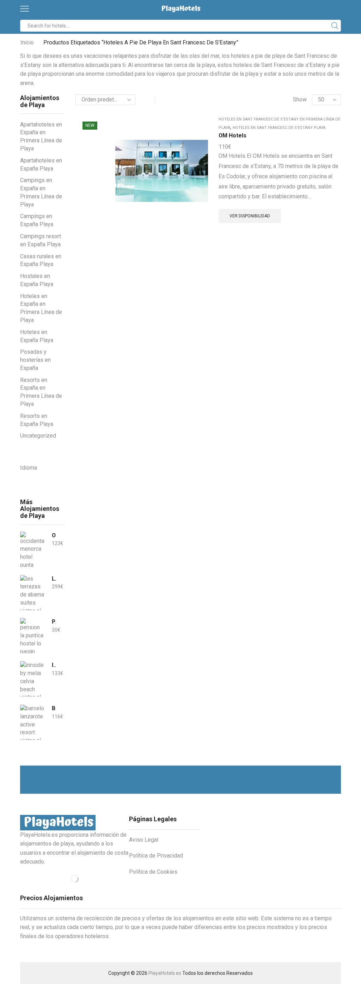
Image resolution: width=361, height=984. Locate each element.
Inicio (27, 42)
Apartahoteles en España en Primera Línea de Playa (41, 136)
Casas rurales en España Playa (40, 260)
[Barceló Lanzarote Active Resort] (32, 722)
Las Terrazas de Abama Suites (54, 578)
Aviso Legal (143, 839)
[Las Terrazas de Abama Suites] (32, 592)
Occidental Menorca (54, 535)
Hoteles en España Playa (36, 336)
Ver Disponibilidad (250, 215)
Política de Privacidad (156, 855)
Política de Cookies (153, 871)
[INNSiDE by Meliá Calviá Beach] (32, 679)
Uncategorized (38, 435)
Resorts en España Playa (36, 420)
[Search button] (335, 25)
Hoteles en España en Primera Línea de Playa (41, 308)
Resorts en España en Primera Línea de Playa (41, 392)
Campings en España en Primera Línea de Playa (41, 192)
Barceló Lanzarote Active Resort (54, 708)
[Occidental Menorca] (32, 549)
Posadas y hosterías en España (35, 359)
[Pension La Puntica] (32, 635)
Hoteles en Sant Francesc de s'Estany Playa (279, 127)
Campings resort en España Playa (40, 240)
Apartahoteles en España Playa (41, 164)
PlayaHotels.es (164, 973)
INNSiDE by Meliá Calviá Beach (54, 665)
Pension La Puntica (54, 621)
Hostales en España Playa (36, 280)
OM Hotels (232, 135)
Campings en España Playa (36, 220)
